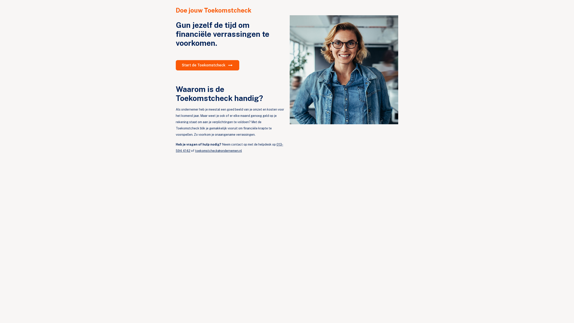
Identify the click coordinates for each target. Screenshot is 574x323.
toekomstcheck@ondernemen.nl (218, 151)
